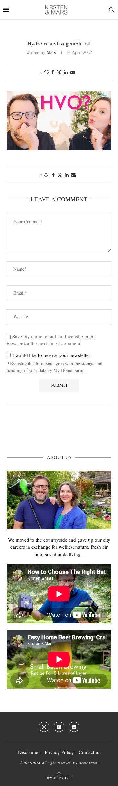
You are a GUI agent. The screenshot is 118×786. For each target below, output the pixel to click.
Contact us (89, 752)
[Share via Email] (72, 72)
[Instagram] (44, 727)
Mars (51, 52)
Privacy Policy (59, 752)
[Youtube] (59, 727)
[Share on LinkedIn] (66, 72)
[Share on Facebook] (52, 72)
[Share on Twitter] (59, 72)
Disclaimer (29, 752)
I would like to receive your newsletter (50, 355)
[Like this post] (46, 72)
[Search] (111, 9)
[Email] (74, 727)
